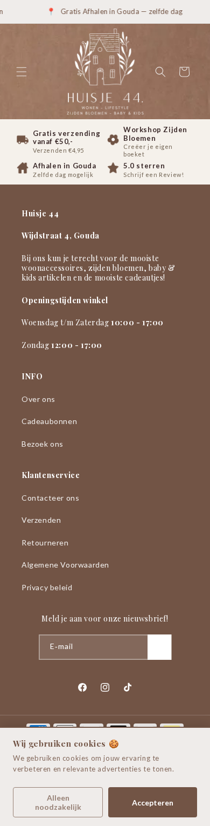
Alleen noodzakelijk (58, 802)
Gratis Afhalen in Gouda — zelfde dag (116, 11)
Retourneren (45, 542)
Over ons (38, 399)
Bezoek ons (43, 443)
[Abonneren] (159, 647)
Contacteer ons (50, 497)
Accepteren (152, 802)
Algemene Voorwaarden (65, 564)
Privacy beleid (47, 587)
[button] (21, 72)
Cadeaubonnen (49, 421)
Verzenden (41, 519)
